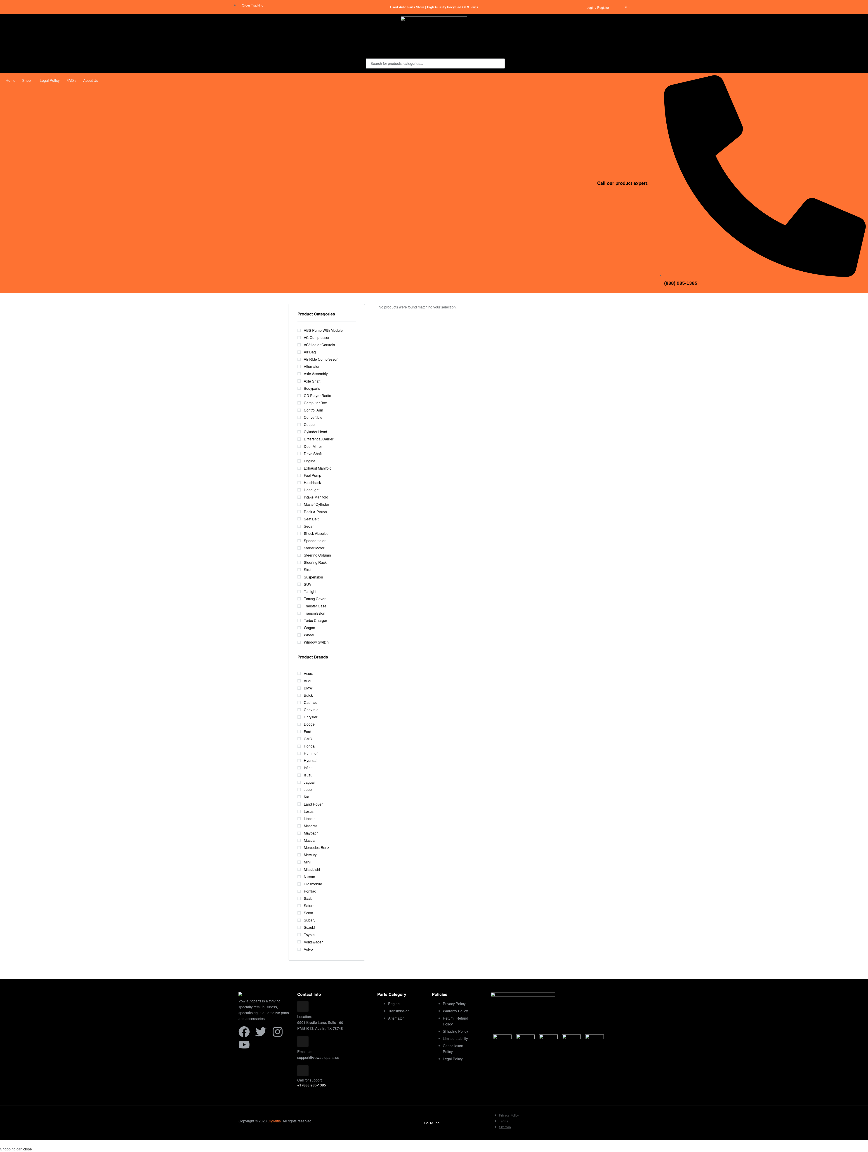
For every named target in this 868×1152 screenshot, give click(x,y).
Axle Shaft (312, 381)
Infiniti (308, 767)
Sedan (309, 526)
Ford (307, 731)
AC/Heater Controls (319, 344)
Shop (26, 80)
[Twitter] (261, 1031)
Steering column (317, 555)
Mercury (310, 854)
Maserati (311, 825)
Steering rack (315, 562)
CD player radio (317, 395)
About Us (90, 80)
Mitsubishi (312, 869)
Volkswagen (313, 942)
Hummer (311, 753)
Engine (309, 460)
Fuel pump (312, 475)
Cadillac (310, 702)
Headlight (311, 489)
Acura (308, 673)
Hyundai (310, 760)
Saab (308, 898)
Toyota (309, 934)
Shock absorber (317, 533)
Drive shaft (313, 453)
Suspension (313, 577)
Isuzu (308, 775)
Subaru (310, 920)
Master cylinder (316, 504)
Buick (308, 695)
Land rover (313, 804)
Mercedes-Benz (316, 847)
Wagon (309, 627)
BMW (308, 688)
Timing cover (315, 598)
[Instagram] (277, 1031)
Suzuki (309, 927)
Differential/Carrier (318, 439)
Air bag (310, 352)
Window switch (316, 642)
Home (10, 80)
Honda (309, 746)
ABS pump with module (323, 330)
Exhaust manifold (318, 468)
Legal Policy (50, 80)
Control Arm (313, 410)
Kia (306, 796)
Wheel (309, 634)
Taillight (310, 591)
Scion (308, 912)
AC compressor (316, 337)
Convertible (313, 417)
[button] (27, 80)
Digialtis (274, 1121)
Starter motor (314, 547)
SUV (307, 584)
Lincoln (310, 818)
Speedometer (315, 540)
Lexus (309, 811)
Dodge (309, 724)
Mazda (309, 840)
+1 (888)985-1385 (311, 1085)
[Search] (498, 63)
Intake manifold (316, 497)
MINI (307, 862)
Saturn (309, 905)
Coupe (309, 424)
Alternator (311, 366)
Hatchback (312, 482)
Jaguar (309, 782)
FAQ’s (71, 80)
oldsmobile (313, 883)
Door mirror (313, 446)
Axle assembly (316, 373)
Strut (307, 569)
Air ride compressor (320, 359)
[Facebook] (244, 1031)
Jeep (308, 789)
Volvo (308, 949)
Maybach (311, 833)
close (27, 1149)
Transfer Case (315, 606)
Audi (307, 680)
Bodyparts (312, 388)
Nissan (309, 876)
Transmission (314, 613)
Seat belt (311, 519)
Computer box (315, 402)
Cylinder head (315, 431)
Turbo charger (315, 620)
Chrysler (310, 716)
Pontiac (310, 891)
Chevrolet (311, 709)
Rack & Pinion (315, 511)
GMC (308, 738)
